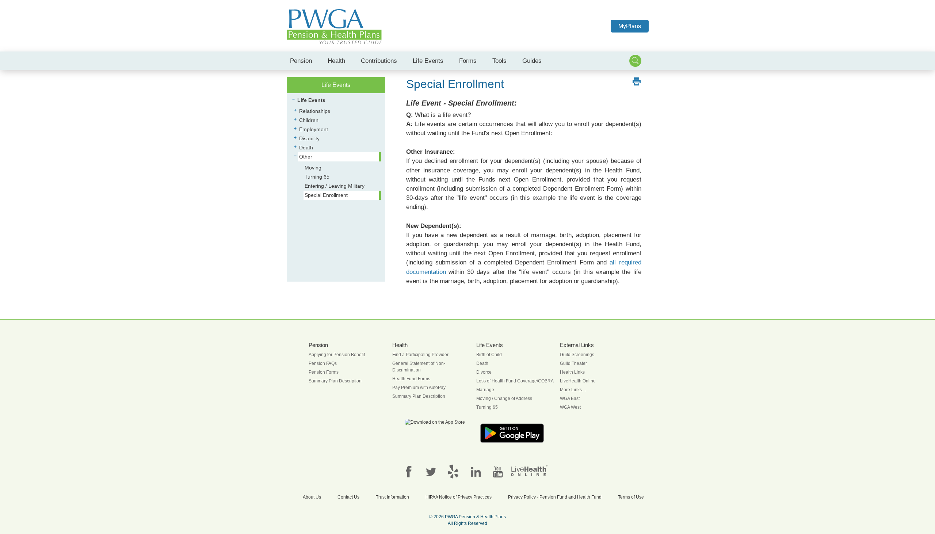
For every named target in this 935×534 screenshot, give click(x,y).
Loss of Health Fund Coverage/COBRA (515, 381)
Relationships (314, 111)
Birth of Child (489, 354)
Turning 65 (317, 177)
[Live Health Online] (529, 470)
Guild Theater (573, 363)
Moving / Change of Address (504, 398)
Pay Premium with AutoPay (419, 387)
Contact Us (348, 497)
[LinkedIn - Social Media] (475, 471)
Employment (313, 129)
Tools (499, 60)
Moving (313, 168)
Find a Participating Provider (420, 354)
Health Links (572, 372)
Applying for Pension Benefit (337, 354)
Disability (309, 138)
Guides (532, 60)
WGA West (570, 407)
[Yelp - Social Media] (453, 471)
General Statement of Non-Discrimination (418, 367)
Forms (468, 60)
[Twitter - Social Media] (431, 471)
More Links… (573, 389)
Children (308, 120)
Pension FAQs (323, 363)
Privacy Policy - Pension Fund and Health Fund (555, 497)
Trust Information (392, 497)
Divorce (484, 372)
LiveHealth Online (578, 381)
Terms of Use (631, 497)
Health (336, 60)
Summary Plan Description (335, 381)
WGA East (570, 398)
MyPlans (629, 26)
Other (305, 157)
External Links (577, 345)
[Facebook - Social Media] (409, 471)
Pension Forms (324, 372)
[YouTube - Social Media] (498, 471)
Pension (301, 60)
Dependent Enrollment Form (582, 188)
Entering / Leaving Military (335, 186)
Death (306, 147)
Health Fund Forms (411, 378)
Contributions (379, 60)
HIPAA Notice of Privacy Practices (458, 497)
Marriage (485, 389)
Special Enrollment (326, 195)
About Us (312, 497)
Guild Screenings (577, 354)
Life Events (428, 60)
